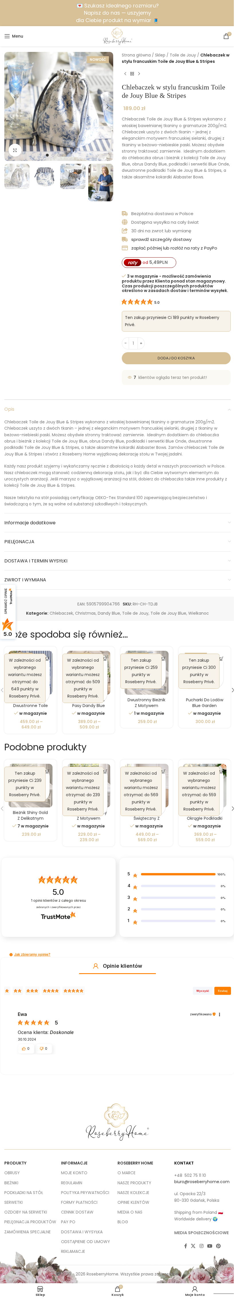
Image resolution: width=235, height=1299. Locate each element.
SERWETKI (13, 1202)
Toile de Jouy (183, 55)
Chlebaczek (61, 613)
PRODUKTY (15, 1163)
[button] (10, 106)
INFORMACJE (74, 1163)
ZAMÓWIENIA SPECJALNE (27, 1232)
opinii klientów (58, 900)
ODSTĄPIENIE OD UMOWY (85, 1242)
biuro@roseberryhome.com (202, 1182)
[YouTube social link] (209, 1246)
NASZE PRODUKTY (134, 1183)
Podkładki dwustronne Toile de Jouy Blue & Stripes (30, 708)
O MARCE (126, 1173)
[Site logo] (117, 36)
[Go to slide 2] (53, 155)
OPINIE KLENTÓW (133, 1202)
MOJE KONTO (74, 1173)
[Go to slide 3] (58, 155)
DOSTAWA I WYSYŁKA (82, 1232)
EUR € (222, 1288)
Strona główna (136, 55)
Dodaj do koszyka (176, 358)
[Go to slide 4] (64, 155)
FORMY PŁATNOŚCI (79, 1202)
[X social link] (193, 1246)
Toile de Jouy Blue (168, 613)
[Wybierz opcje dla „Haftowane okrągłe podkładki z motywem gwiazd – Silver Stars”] (222, 772)
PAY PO (68, 1222)
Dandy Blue (109, 613)
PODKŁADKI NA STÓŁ (23, 1192)
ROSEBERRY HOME (135, 1163)
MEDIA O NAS (129, 1212)
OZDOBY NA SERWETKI (25, 1212)
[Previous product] (125, 74)
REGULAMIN (71, 1183)
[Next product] (139, 74)
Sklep (160, 55)
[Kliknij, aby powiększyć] (15, 150)
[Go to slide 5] (70, 155)
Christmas (85, 613)
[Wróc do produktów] (132, 74)
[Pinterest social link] (218, 1246)
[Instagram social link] (201, 1246)
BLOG (122, 1222)
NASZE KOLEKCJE (133, 1192)
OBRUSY (12, 1173)
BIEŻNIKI (11, 1183)
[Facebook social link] (185, 1246)
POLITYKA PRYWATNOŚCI (85, 1192)
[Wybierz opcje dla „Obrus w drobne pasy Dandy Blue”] (105, 659)
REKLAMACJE (73, 1251)
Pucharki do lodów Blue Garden (204, 702)
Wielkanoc (198, 613)
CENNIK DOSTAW (77, 1212)
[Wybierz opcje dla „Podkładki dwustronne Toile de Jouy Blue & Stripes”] (48, 659)
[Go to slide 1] (47, 155)
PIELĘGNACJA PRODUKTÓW (30, 1222)
